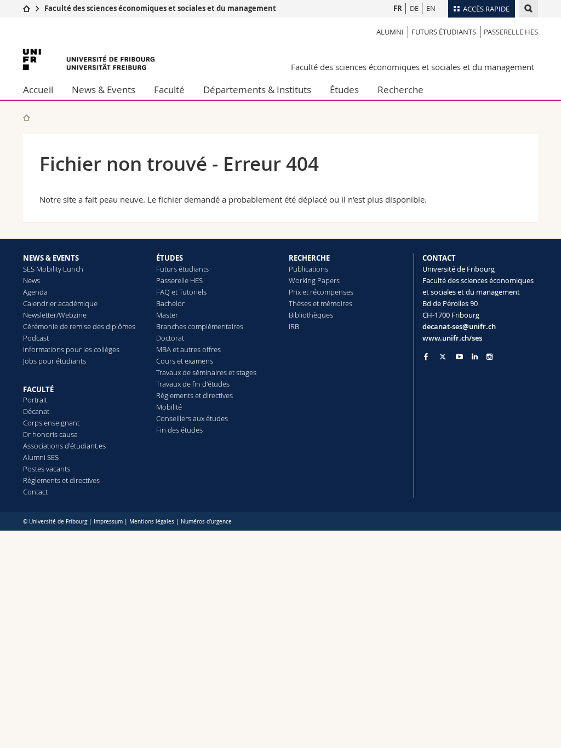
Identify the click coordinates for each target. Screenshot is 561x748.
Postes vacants (46, 469)
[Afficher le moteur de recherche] (528, 8)
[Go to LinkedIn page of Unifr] (475, 356)
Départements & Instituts (257, 89)
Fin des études (179, 430)
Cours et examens (184, 361)
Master (167, 315)
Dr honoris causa (50, 434)
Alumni (390, 32)
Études (344, 89)
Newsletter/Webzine (55, 315)
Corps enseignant (51, 423)
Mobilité (169, 407)
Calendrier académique (60, 303)
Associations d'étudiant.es (64, 446)
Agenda (35, 292)
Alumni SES (41, 457)
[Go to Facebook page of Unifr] (426, 356)
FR (397, 8)
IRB (294, 326)
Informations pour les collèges (71, 349)
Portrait (35, 400)
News (31, 280)
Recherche (400, 89)
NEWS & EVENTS (51, 258)
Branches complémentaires (199, 326)
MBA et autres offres (188, 349)
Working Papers (314, 280)
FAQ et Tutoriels (181, 292)
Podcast (36, 338)
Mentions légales (151, 521)
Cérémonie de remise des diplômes (79, 326)
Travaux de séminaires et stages (206, 372)
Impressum (108, 521)
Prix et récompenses (321, 292)
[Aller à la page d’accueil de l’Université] (88, 59)
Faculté (169, 89)
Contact (35, 492)
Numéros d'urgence (206, 521)
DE (414, 8)
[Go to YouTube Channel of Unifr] (459, 356)
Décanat (36, 411)
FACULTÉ (38, 389)
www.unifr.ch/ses (452, 338)
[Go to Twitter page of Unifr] (442, 356)
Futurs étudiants (443, 32)
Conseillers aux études (192, 418)
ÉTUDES (169, 258)
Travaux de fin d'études (193, 384)
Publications (308, 269)
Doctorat (170, 338)
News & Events (103, 89)
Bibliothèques (311, 315)
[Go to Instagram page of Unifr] (489, 356)
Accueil (38, 89)
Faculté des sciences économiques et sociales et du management (160, 8)
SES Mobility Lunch (53, 269)
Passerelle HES (511, 32)
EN (431, 8)
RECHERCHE (309, 258)
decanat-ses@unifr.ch (459, 326)
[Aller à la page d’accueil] (26, 8)
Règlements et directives (61, 480)
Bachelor (170, 303)
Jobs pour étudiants (54, 361)
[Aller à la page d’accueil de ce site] (26, 117)
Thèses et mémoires (320, 303)
